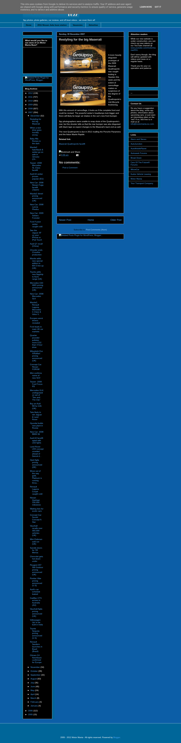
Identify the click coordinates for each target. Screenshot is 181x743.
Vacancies (78, 25)
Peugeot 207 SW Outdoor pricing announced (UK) (36, 570)
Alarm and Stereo (138, 139)
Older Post (116, 220)
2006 (30, 711)
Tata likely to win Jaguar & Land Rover (36, 415)
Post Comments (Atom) (96, 229)
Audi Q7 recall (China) (36, 245)
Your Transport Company (142, 183)
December (35, 116)
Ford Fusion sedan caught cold (36, 224)
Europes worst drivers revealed (36, 320)
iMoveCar (135, 169)
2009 (30, 104)
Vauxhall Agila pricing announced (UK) (36, 612)
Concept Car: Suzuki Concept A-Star (36, 518)
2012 (30, 93)
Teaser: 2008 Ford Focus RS (36, 384)
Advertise (93, 25)
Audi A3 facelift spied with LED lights (36, 440)
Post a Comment (70, 167)
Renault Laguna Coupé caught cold (36, 490)
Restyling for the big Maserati (80, 39)
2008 (30, 108)
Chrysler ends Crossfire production (36, 252)
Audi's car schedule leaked (35, 591)
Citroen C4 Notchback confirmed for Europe (36, 658)
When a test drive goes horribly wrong (35, 131)
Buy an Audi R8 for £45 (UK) (36, 406)
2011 (30, 97)
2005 (30, 714)
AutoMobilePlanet (138, 148)
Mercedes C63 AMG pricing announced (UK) (36, 286)
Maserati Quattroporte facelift (72, 144)
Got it (158, 7)
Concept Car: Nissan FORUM (36, 366)
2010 (30, 101)
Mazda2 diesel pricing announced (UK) (36, 197)
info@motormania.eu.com (142, 124)
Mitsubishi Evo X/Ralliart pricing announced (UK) (36, 356)
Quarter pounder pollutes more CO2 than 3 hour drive (36, 341)
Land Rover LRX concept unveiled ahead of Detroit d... (37, 451)
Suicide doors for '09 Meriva (36, 550)
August (34, 679)
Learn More (146, 7)
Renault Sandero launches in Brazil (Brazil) (36, 646)
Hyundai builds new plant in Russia (36, 425)
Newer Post (65, 220)
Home (28, 25)
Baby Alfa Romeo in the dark (35, 141)
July (33, 683)
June (33, 686)
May (33, 690)
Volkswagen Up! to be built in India (36, 622)
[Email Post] (77, 155)
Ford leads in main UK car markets (36, 329)
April (33, 694)
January (34, 706)
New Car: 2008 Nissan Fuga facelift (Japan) (36, 186)
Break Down (136, 158)
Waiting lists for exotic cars (36, 510)
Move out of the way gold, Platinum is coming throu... (36, 477)
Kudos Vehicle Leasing (141, 174)
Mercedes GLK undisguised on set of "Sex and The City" (36, 395)
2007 (30, 112)
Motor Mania (136, 179)
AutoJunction (136, 144)
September (36, 675)
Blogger (116, 737)
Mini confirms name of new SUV (36, 375)
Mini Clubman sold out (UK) (36, 541)
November (35, 667)
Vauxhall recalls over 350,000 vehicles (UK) (36, 530)
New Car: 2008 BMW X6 (36, 433)
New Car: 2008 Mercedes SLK (36, 296)
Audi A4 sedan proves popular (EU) (37, 176)
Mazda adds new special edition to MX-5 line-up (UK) (37, 263)
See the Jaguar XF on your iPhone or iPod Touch (36, 235)
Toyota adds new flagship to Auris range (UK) (36, 275)
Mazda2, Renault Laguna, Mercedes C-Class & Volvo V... (35, 308)
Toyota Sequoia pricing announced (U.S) (36, 633)
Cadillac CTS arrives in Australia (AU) (36, 601)
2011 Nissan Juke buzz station (52, 25)
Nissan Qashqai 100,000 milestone (35, 501)
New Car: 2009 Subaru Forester (36, 215)
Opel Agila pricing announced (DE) (36, 463)
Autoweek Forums (139, 153)
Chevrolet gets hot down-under (36, 558)
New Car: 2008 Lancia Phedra (36, 206)
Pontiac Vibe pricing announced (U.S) (36, 582)
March (34, 698)
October (34, 671)
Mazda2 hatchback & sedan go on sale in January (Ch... (36, 153)
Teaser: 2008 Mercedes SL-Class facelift (36, 166)
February (35, 702)
